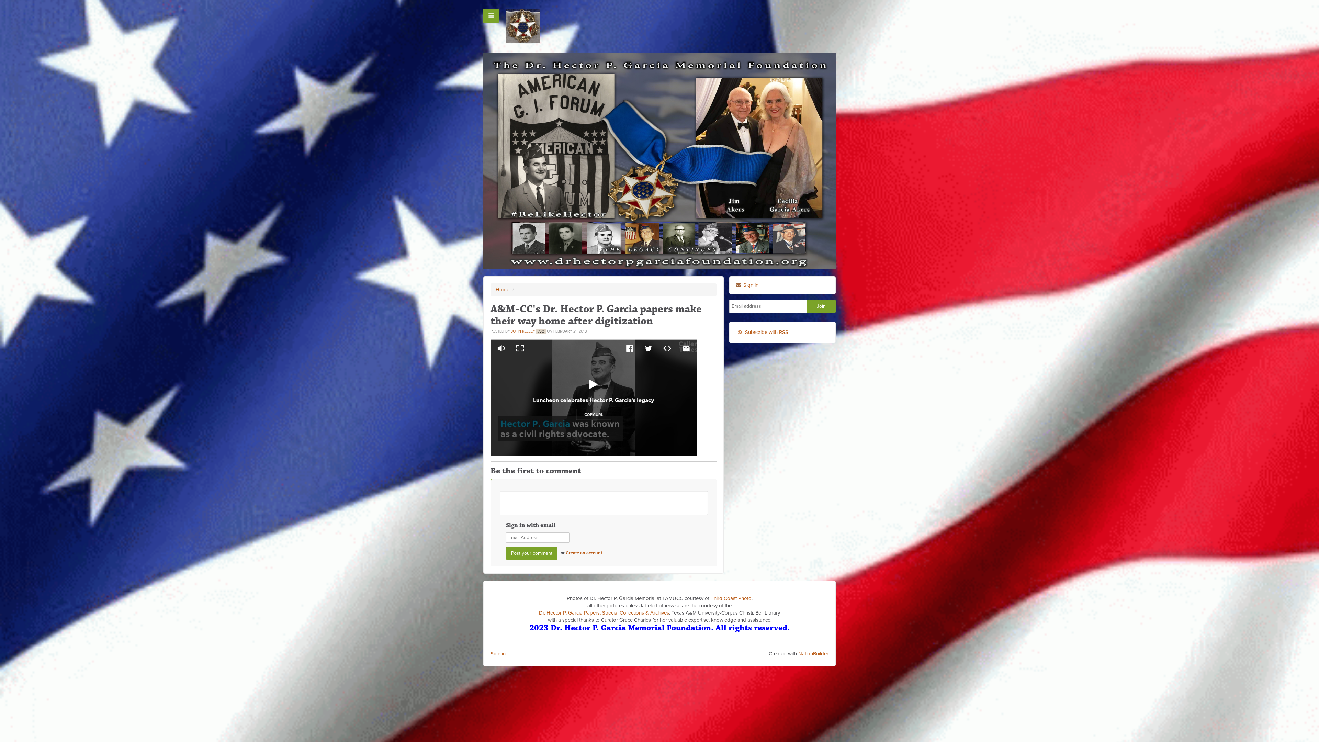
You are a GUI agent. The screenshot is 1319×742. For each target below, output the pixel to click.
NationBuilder (813, 654)
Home (502, 289)
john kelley (523, 331)
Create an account (584, 553)
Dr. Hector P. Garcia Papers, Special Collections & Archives (604, 613)
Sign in (498, 654)
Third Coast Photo (731, 598)
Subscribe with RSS (766, 332)
